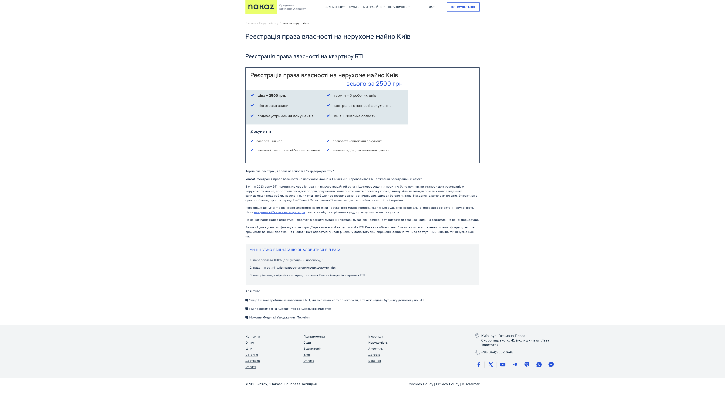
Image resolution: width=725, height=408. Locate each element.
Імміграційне (372, 6)
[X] (491, 365)
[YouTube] (503, 365)
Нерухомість (397, 6)
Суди (353, 6)
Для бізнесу (334, 6)
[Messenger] (551, 365)
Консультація (463, 7)
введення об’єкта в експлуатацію (279, 212)
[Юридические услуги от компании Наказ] (261, 7)
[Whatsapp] (539, 365)
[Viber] (527, 365)
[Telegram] (515, 365)
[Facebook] (479, 365)
